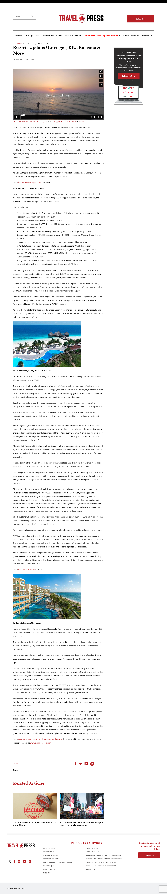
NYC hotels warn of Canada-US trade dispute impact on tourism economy (81, 824)
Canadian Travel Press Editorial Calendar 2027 (104, 859)
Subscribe (140, 19)
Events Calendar (131, 35)
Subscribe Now (128, 76)
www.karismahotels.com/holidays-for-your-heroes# (40, 739)
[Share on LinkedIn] (86, 763)
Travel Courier (48, 852)
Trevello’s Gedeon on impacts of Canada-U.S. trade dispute (34, 824)
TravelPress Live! (92, 852)
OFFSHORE (47, 873)
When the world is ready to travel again (30, 121)
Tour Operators (32, 35)
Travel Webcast (92, 848)
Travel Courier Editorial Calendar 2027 (101, 866)
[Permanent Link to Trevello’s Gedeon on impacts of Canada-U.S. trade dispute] (35, 806)
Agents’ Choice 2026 (51, 859)
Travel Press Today (50, 855)
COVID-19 (19, 44)
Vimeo (81, 121)
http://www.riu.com (26, 569)
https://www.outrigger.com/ (30, 182)
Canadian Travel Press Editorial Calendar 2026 (104, 855)
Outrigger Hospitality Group (64, 121)
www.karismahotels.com (40, 743)
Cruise (59, 35)
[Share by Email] (92, 763)
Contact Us (90, 869)
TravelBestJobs (49, 866)
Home (14, 44)
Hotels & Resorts (73, 35)
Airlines (18, 35)
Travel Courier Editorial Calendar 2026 (101, 862)
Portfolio (145, 35)
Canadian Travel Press (51, 848)
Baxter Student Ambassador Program (57, 862)
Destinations (48, 35)
